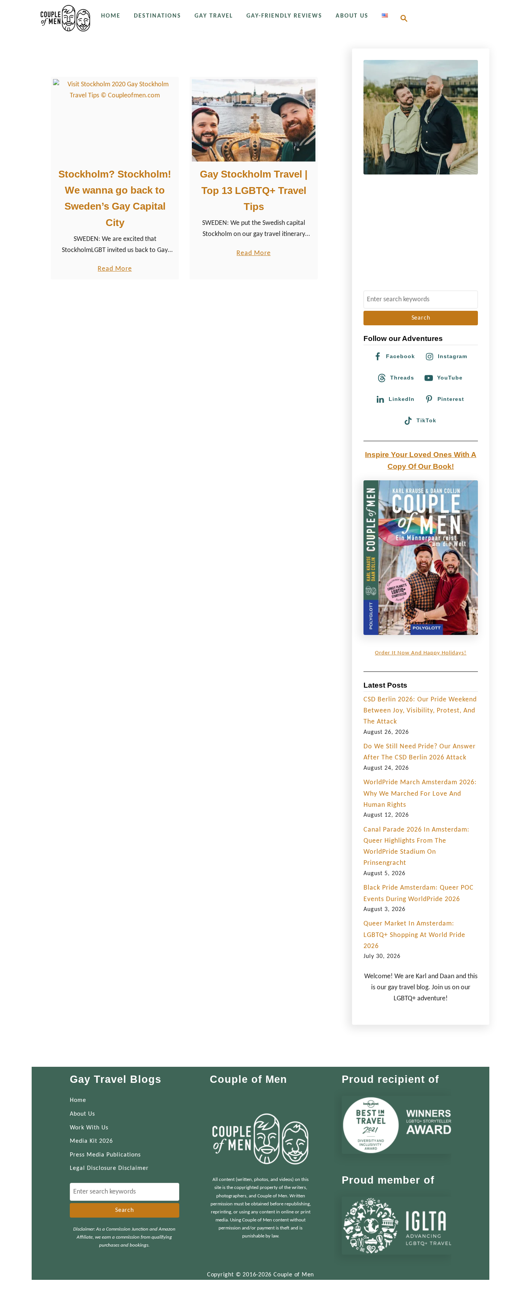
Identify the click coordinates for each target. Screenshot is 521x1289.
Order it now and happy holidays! (420, 653)
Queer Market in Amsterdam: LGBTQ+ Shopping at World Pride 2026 (414, 935)
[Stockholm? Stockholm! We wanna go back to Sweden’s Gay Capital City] (115, 120)
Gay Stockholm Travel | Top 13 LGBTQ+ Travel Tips (253, 190)
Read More (115, 270)
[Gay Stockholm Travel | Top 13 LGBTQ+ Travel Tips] (254, 120)
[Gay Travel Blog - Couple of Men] (65, 18)
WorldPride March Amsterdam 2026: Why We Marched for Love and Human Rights (420, 794)
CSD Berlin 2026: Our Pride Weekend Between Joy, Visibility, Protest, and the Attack (420, 711)
